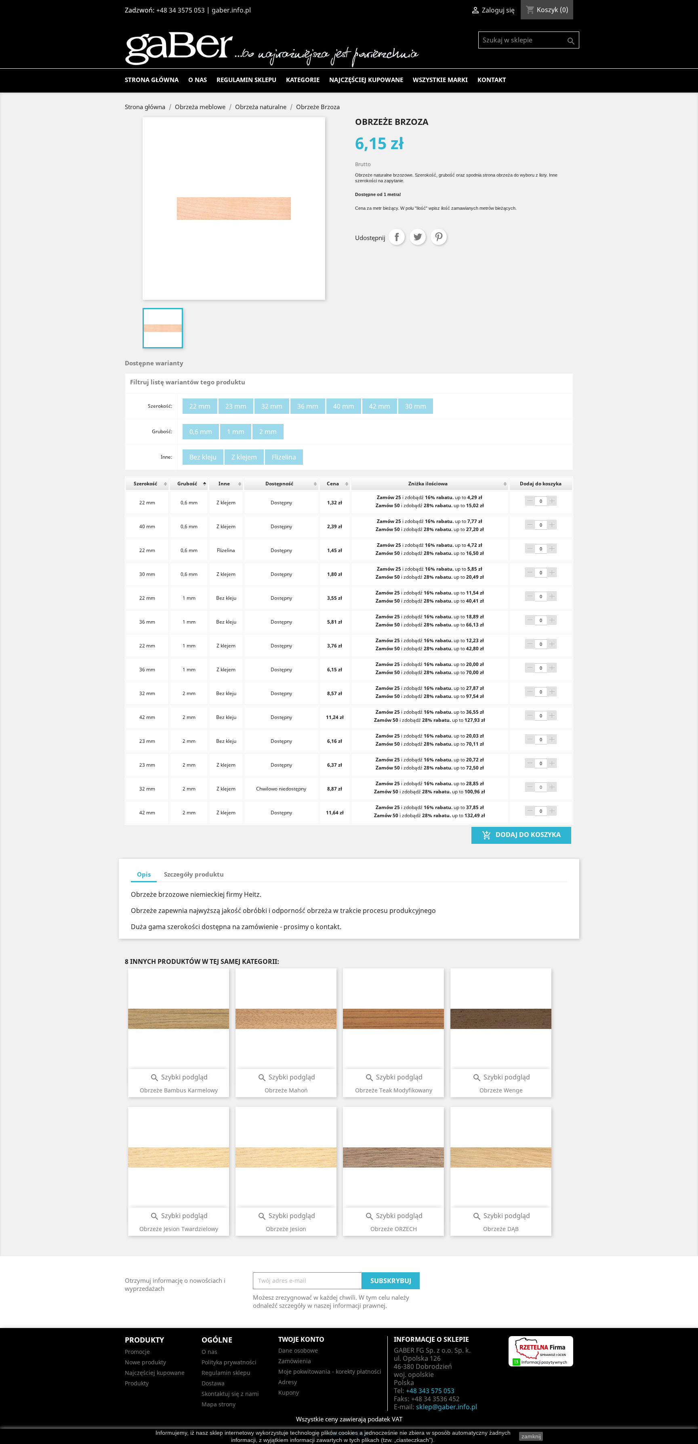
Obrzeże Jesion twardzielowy (178, 1229)
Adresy (287, 1382)
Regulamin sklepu (246, 80)
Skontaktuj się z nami (230, 1394)
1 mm (235, 431)
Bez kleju (203, 457)
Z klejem (244, 457)
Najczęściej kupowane (366, 80)
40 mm (343, 406)
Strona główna (152, 80)
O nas (197, 80)
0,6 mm (200, 431)
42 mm (379, 406)
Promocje (137, 1351)
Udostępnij (397, 237)
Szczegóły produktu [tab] (194, 874)
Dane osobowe (298, 1350)
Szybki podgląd (179, 1077)
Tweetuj (418, 237)
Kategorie (303, 80)
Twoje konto (301, 1339)
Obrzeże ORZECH (393, 1229)
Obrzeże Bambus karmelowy (179, 1090)
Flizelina (284, 457)
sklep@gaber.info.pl (446, 1406)
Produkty (137, 1383)
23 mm (235, 406)
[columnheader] (147, 483)
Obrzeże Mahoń (286, 1090)
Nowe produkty (145, 1362)
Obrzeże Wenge (501, 1090)
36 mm (307, 406)
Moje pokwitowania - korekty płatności (329, 1371)
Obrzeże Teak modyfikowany (393, 1090)
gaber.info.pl (231, 10)
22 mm (199, 406)
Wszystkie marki (440, 80)
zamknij (531, 1436)
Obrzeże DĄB (501, 1229)
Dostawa (213, 1383)
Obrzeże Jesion (286, 1229)
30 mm (415, 406)
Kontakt (491, 80)
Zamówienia (294, 1361)
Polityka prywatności (229, 1362)
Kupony (288, 1392)
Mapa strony (218, 1404)
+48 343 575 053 (430, 1390)
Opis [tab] (144, 874)
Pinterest (439, 237)
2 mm (268, 431)
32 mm (271, 406)
